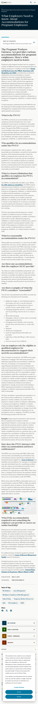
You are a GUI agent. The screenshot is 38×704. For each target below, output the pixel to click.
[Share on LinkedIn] (11, 611)
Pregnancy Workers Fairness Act (23, 599)
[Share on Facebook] (2, 611)
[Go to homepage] (6, 2)
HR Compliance (13, 603)
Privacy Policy (22, 673)
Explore (3, 649)
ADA (4, 603)
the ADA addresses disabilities (12, 185)
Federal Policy (7, 599)
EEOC (22, 603)
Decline (19, 696)
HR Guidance (6, 591)
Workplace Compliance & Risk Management (16, 595)
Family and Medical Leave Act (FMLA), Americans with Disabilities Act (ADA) (18, 71)
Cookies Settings (19, 687)
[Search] (31, 2)
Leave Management (19, 591)
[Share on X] (7, 611)
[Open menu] (35, 2)
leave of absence (28, 460)
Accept (19, 692)
